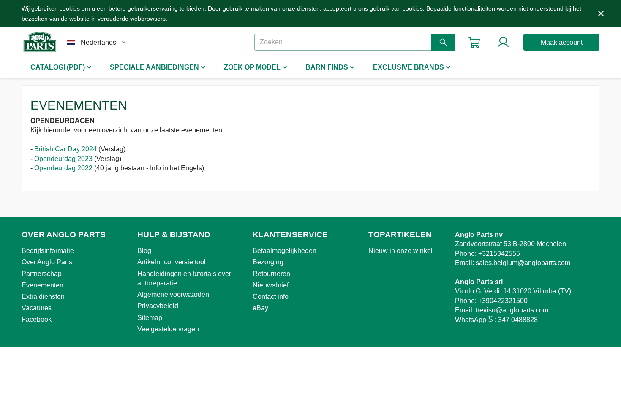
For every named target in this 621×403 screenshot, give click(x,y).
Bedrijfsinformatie (48, 250)
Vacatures (37, 308)
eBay (260, 308)
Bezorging (268, 262)
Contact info (271, 296)
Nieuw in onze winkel (400, 250)
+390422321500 (503, 300)
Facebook (37, 319)
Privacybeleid (157, 305)
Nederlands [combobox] (99, 42)
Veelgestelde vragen (168, 329)
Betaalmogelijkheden (284, 250)
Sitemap (149, 317)
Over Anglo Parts (47, 262)
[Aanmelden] (503, 42)
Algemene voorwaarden (173, 294)
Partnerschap (42, 273)
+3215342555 (499, 253)
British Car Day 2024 (65, 149)
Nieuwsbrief (271, 285)
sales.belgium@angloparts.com (523, 262)
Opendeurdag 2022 (63, 168)
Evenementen (42, 285)
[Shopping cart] (474, 42)
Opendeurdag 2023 (63, 158)
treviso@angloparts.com (512, 310)
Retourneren (271, 273)
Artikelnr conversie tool (171, 262)
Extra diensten (43, 296)
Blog (144, 250)
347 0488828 (518, 319)
